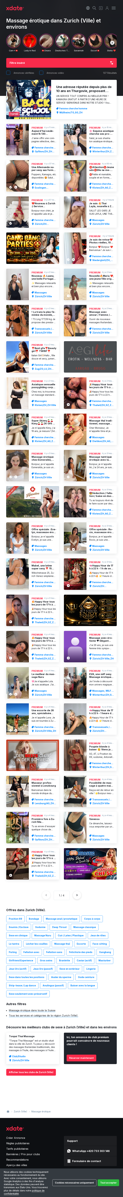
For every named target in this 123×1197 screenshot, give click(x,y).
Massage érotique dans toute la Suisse (32, 1010)
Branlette (64, 960)
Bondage (34, 918)
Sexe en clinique (18, 935)
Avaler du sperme (61, 977)
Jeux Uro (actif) (17, 968)
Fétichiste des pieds (80, 952)
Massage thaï (62, 943)
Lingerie (91, 968)
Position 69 (15, 918)
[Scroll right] (112, 43)
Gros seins (46, 960)
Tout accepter (108, 1182)
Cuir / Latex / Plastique (71, 935)
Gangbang (105, 952)
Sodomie (40, 927)
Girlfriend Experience (21, 960)
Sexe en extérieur (69, 968)
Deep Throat (59, 927)
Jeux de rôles (98, 935)
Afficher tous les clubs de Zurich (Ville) (31, 1072)
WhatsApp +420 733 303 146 (91, 1151)
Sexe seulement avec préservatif (28, 993)
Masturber (104, 960)
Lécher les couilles (37, 943)
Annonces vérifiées (24, 73)
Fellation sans (54, 952)
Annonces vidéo (55, 73)
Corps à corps (92, 918)
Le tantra (14, 943)
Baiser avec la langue (82, 985)
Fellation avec (31, 952)
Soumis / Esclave (19, 927)
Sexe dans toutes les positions (26, 977)
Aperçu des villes (16, 1165)
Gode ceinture (86, 977)
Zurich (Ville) (20, 1111)
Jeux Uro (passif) (43, 968)
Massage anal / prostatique (61, 918)
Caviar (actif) (84, 960)
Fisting (13, 952)
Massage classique (84, 927)
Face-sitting (100, 943)
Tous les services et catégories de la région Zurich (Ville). (43, 1015)
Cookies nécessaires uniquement (74, 1182)
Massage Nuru (42, 935)
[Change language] (88, 8)
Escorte (81, 943)
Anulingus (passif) (53, 985)
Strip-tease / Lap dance (22, 985)
